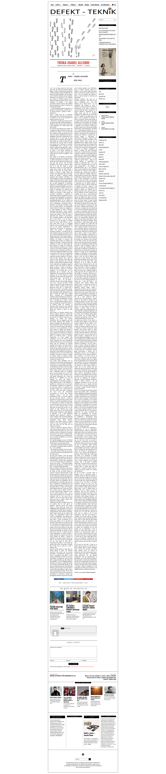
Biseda (100, 145)
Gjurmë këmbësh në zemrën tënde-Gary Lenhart (95, 698)
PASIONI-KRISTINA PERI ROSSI (56, 608)
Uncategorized (102, 200)
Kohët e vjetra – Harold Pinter (89, 734)
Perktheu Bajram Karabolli (77, 582)
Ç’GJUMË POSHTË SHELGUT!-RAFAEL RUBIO (89, 608)
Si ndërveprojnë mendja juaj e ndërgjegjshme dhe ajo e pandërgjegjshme (107, 43)
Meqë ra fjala (101, 169)
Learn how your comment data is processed (82, 666)
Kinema (100, 159)
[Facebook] (113, 4)
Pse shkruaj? (101, 186)
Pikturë (100, 181)
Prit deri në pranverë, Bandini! (105, 183)
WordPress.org (102, 99)
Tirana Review (101, 198)
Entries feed (101, 94)
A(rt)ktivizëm (101, 140)
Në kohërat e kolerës (103, 174)
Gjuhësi (100, 157)
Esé (99, 150)
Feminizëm (101, 152)
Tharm (100, 195)
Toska (86, 582)
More (90, 744)
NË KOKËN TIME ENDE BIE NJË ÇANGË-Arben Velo (82, 698)
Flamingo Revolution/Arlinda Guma (107, 123)
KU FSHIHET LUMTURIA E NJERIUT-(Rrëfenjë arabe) (72, 609)
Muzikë (100, 171)
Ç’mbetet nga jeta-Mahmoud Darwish (107, 117)
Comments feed (102, 96)
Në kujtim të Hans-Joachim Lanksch (106, 176)
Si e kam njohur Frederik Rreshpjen (106, 188)
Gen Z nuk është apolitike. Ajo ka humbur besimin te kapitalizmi (107, 31)
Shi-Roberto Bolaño (109, 695)
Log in (100, 91)
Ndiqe (107, 107)
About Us (100, 142)
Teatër (100, 193)
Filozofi (100, 154)
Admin (88, 65)
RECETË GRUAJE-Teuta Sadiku (107, 129)
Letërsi (73, 65)
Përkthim (79, 65)
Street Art (101, 190)
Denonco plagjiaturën (103, 147)
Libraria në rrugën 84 (103, 166)
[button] (114, 19)
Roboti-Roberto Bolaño (103, 28)
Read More (59, 735)
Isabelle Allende (66, 582)
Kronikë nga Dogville (103, 162)
